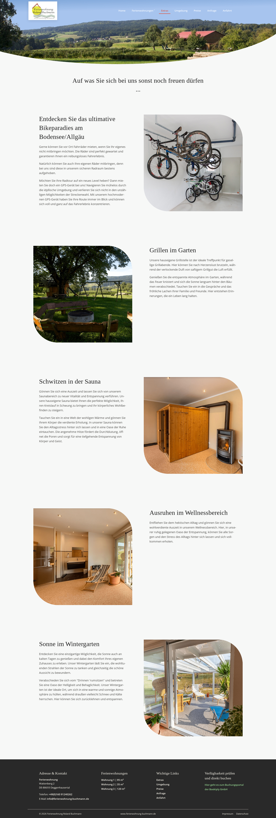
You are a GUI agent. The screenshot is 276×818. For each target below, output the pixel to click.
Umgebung (162, 784)
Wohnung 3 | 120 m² (113, 788)
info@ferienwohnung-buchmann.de (68, 798)
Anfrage (161, 793)
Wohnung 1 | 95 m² (112, 780)
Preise (160, 788)
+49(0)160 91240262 (60, 794)
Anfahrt (160, 797)
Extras (160, 780)
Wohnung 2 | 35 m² (112, 784)
